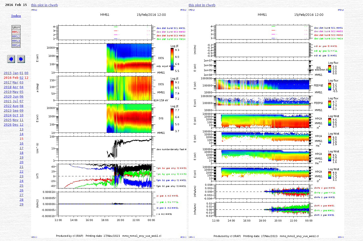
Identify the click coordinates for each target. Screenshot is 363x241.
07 (21, 101)
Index (16, 16)
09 (21, 110)
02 (21, 78)
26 (21, 190)
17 (21, 148)
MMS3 (16, 41)
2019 (8, 92)
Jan (16, 73)
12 (21, 124)
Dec (16, 124)
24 (21, 181)
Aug (16, 106)
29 (21, 204)
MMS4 (16, 45)
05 (21, 92)
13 (21, 129)
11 (21, 120)
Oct (16, 115)
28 (21, 199)
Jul (16, 101)
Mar (16, 82)
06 (21, 96)
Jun (16, 96)
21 (21, 167)
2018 (8, 87)
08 (21, 106)
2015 (8, 73)
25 (21, 185)
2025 (8, 120)
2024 (8, 115)
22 (21, 171)
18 (21, 153)
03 (21, 82)
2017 (8, 82)
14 (21, 134)
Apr (16, 87)
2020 (8, 96)
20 (21, 162)
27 (21, 195)
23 (21, 176)
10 (21, 115)
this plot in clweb (44, 5)
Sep (16, 110)
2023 (8, 110)
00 (26, 73)
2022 (8, 106)
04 (21, 87)
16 (21, 143)
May (16, 92)
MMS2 (16, 36)
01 (21, 73)
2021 (8, 101)
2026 (8, 124)
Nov (16, 120)
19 (21, 157)
